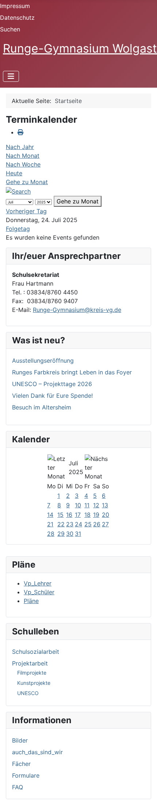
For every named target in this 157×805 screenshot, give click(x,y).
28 (50, 533)
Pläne (31, 600)
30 (69, 533)
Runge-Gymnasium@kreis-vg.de (77, 309)
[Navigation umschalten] (11, 76)
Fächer (21, 763)
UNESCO (28, 693)
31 (78, 533)
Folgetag (18, 228)
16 (69, 514)
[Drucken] (20, 132)
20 (105, 514)
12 (96, 505)
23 (69, 524)
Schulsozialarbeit (35, 651)
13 (105, 505)
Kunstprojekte (33, 683)
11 (86, 505)
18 (87, 514)
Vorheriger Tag (26, 211)
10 (78, 505)
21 (50, 524)
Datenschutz (17, 17)
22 (61, 524)
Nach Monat (22, 155)
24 (78, 524)
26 (96, 524)
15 (60, 514)
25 (88, 524)
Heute (14, 173)
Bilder (20, 740)
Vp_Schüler (39, 592)
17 (78, 514)
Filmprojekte (31, 672)
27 (105, 524)
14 (50, 514)
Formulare (25, 775)
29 (61, 533)
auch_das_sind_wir (37, 752)
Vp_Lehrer (37, 583)
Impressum (15, 5)
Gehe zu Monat (27, 182)
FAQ (17, 787)
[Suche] (18, 190)
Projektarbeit (30, 663)
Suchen (10, 29)
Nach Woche (23, 164)
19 (96, 514)
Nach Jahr (20, 146)
